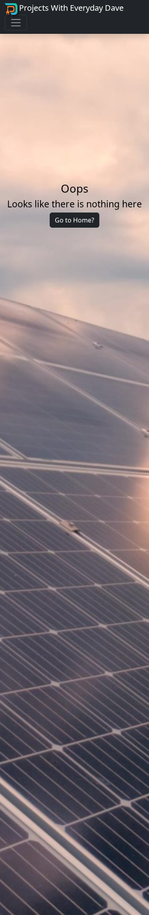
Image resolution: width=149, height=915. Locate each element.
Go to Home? (74, 220)
